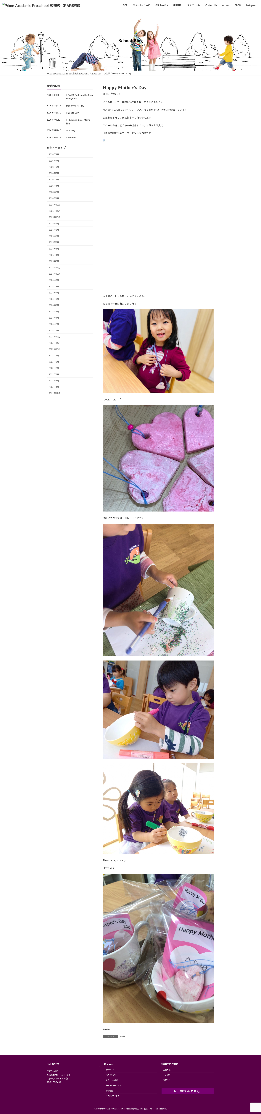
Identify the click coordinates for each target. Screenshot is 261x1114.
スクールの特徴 (112, 1080)
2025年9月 (54, 223)
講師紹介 (109, 1091)
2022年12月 (54, 393)
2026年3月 (54, 185)
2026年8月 (54, 154)
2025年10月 (54, 217)
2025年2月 (54, 261)
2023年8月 (54, 361)
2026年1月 (54, 198)
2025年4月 (54, 248)
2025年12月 (54, 204)
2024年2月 (54, 323)
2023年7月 (54, 367)
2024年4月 (54, 311)
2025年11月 (54, 210)
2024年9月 (54, 280)
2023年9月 (54, 355)
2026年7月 (54, 160)
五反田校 (167, 1080)
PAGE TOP (252, 1078)
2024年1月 (54, 330)
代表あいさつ (111, 1075)
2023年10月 (54, 349)
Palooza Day (72, 112)
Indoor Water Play (75, 105)
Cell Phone (71, 137)
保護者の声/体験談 (113, 1085)
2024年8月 (54, 286)
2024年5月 (54, 305)
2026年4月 (54, 179)
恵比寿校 (167, 1070)
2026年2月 (54, 191)
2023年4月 (54, 386)
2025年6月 (54, 242)
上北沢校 (167, 1075)
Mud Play (70, 130)
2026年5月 (54, 173)
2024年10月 (54, 273)
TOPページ (110, 1070)
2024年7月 (54, 292)
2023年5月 (54, 380)
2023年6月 (54, 374)
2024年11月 (54, 267)
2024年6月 (54, 298)
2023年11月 (54, 342)
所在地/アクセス (112, 1096)
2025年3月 (54, 254)
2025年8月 (54, 229)
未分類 (122, 1036)
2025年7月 (54, 235)
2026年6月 (54, 166)
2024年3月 (54, 317)
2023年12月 (54, 336)
